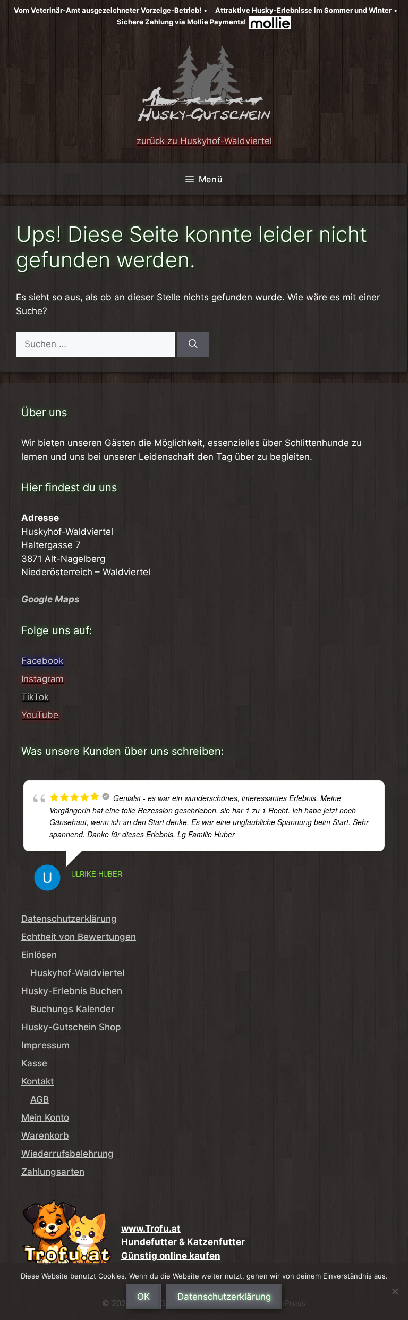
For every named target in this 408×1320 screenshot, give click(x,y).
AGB (39, 1099)
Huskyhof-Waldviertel (77, 973)
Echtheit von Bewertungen (78, 936)
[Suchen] (193, 344)
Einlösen (39, 954)
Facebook (42, 660)
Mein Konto (45, 1117)
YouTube (39, 715)
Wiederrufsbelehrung (67, 1153)
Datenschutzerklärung (69, 918)
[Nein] (394, 1291)
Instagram (42, 679)
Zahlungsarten (52, 1171)
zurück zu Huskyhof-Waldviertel (204, 141)
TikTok (35, 697)
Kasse (34, 1063)
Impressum (45, 1045)
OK (143, 1296)
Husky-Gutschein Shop (71, 1027)
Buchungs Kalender (72, 1009)
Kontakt (37, 1081)
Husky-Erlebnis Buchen (71, 991)
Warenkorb (45, 1135)
